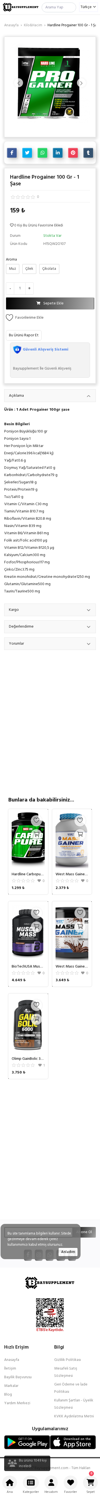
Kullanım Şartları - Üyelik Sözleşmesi (73, 1404)
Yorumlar (16, 643)
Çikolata (49, 269)
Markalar (11, 1386)
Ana (10, 1492)
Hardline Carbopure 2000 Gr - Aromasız (28, 874)
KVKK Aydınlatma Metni (74, 1416)
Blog (8, 1394)
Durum (15, 236)
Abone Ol (84, 1232)
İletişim (10, 1368)
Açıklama (16, 396)
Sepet (90, 1483)
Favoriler (70, 1492)
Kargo (14, 610)
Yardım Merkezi (17, 1403)
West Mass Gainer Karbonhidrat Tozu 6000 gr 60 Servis (72, 966)
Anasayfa (11, 25)
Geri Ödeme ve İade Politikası (71, 1388)
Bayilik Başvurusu (18, 1377)
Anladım (68, 1252)
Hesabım (51, 1492)
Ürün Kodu (18, 244)
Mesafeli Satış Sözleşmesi (65, 1372)
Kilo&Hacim (33, 25)
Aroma (11, 260)
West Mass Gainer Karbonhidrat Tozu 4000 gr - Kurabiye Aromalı (72, 874)
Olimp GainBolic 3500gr (28, 1059)
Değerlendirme (21, 626)
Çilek (29, 269)
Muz (12, 269)
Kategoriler (31, 1492)
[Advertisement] (50, 1148)
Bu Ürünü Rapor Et (24, 335)
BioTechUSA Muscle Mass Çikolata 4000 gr (28, 966)
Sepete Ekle (53, 303)
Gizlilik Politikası (67, 1360)
